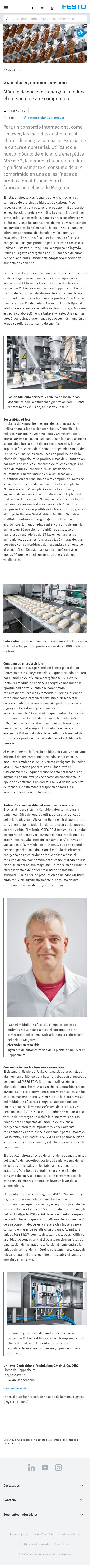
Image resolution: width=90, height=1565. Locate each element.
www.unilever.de (15, 1388)
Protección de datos (44, 1534)
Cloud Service (62, 1544)
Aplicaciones (13, 70)
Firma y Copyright (19, 1534)
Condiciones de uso (69, 1534)
